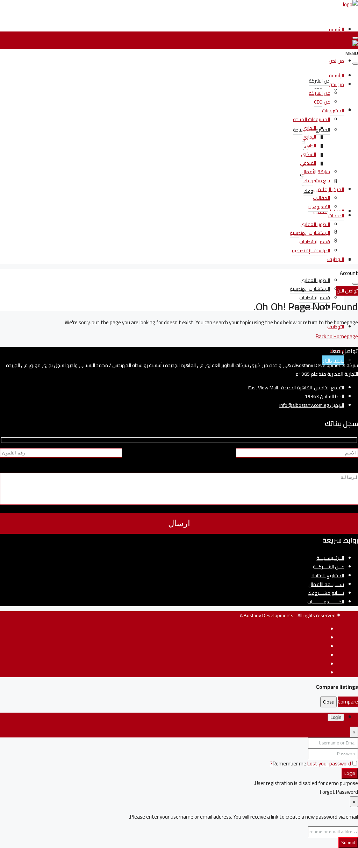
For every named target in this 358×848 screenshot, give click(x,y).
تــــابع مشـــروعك (326, 593)
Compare (348, 702)
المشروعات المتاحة (311, 119)
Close (328, 702)
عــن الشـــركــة (328, 566)
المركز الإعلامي (328, 189)
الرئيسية (336, 29)
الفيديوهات (319, 206)
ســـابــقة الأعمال (326, 584)
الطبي (310, 145)
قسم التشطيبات (314, 297)
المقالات (321, 198)
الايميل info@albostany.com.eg (311, 405)
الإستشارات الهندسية (310, 289)
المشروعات (333, 110)
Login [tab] (335, 717)
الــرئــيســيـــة (330, 558)
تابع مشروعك (316, 180)
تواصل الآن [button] (347, 290)
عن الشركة (319, 80)
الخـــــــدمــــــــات (325, 601)
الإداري (309, 136)
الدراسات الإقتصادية (311, 250)
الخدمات (336, 215)
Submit (348, 842)
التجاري (309, 128)
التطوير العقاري (315, 280)
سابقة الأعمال (315, 171)
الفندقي (308, 163)
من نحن (336, 60)
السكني (308, 154)
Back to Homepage (337, 336)
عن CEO (322, 101)
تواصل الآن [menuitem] (333, 360)
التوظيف (335, 259)
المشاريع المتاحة (328, 575)
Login (349, 773)
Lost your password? (310, 763)
